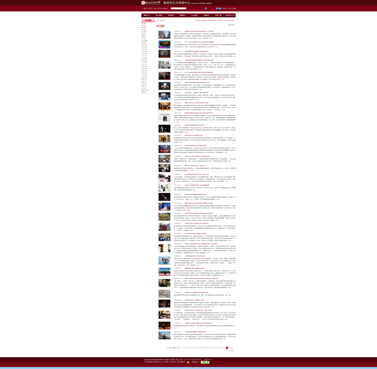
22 (188, 347)
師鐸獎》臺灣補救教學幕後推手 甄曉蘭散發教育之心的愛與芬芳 (201, 243)
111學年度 (144, 53)
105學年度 (144, 66)
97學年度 (143, 84)
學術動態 (197, 20)
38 (224, 347)
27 (200, 347)
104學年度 (144, 68)
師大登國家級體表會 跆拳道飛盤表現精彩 (195, 145)
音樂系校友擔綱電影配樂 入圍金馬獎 (194, 125)
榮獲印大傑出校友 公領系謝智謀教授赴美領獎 (197, 103)
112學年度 (144, 51)
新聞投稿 (232, 25)
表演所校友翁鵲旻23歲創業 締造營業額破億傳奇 (197, 156)
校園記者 (143, 92)
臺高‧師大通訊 (145, 90)
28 (202, 347)
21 (186, 347)
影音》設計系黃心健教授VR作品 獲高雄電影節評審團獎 (199, 42)
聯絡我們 (165, 8)
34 (215, 347)
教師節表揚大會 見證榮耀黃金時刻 (194, 135)
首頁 (158, 20)
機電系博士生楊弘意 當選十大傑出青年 (195, 165)
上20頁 (178, 347)
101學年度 (144, 75)
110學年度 (144, 55)
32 (211, 347)
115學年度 (144, 45)
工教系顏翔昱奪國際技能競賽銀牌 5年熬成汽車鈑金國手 (199, 60)
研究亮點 (143, 25)
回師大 (145, 8)
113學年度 (144, 49)
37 (222, 347)
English (155, 8)
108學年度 (144, 60)
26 (197, 347)
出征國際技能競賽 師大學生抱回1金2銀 (195, 256)
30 (206, 347)
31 (209, 347)
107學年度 (144, 62)
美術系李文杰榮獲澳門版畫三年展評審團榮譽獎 (197, 185)
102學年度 (144, 73)
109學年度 (144, 58)
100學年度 (144, 77)
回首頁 (150, 8)
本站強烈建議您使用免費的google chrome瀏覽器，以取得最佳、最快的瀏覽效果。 (165, 362)
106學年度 (144, 64)
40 (229, 347)
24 (193, 347)
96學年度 (143, 86)
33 (213, 347)
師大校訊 (143, 88)
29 (204, 347)
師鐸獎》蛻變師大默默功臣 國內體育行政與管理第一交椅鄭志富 (201, 278)
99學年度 (143, 79)
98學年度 (143, 81)
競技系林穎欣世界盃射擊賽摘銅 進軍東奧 (195, 233)
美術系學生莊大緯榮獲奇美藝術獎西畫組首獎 (196, 292)
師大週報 (143, 42)
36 (220, 347)
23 (191, 347)
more (211, 38)
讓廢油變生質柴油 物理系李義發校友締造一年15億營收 (199, 31)
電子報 (160, 8)
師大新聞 (162, 20)
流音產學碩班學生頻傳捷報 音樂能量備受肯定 (197, 51)
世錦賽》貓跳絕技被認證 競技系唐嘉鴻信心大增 (197, 82)
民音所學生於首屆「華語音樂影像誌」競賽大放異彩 (198, 310)
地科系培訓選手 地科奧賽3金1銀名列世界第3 (196, 223)
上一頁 (183, 347)
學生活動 (225, 20)
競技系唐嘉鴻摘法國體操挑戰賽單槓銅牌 (195, 194)
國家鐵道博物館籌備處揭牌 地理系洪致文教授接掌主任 (199, 113)
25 (195, 347)
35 (218, 347)
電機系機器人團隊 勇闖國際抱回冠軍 (194, 268)
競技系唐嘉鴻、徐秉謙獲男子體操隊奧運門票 (196, 92)
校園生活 (219, 20)
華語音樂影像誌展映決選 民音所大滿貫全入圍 (197, 174)
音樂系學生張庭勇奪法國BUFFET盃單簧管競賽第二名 (199, 323)
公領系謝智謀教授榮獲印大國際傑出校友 (195, 332)
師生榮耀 (208, 20)
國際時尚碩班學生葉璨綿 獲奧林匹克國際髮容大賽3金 (199, 203)
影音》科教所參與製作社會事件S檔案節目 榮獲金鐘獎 (199, 72)
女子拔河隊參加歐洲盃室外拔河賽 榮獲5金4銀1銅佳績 (199, 213)
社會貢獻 (203, 20)
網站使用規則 (147, 359)
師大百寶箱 (232, 20)
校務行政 (214, 20)
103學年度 (144, 71)
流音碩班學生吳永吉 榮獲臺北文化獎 (194, 300)
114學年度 (144, 47)
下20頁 (231, 350)
